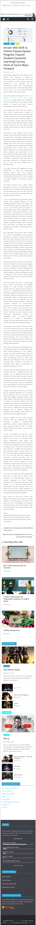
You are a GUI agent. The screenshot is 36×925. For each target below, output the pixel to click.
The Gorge (17, 766)
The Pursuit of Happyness (21, 695)
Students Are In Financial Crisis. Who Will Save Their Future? (18, 529)
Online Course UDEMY (8, 793)
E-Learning (6, 43)
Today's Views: (6, 880)
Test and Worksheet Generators (11, 802)
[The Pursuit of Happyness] (7, 696)
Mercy (6, 738)
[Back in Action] (7, 776)
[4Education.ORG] (4, 19)
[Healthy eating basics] (18, 612)
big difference (7, 291)
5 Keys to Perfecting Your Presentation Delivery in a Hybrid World (16, 599)
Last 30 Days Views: (7, 884)
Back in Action (18, 775)
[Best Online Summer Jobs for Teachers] (18, 547)
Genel (12, 43)
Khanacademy (6, 799)
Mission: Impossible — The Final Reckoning (23, 757)
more (21, 904)
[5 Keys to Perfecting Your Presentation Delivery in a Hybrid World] (18, 578)
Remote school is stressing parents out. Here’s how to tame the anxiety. (17, 535)
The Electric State (11, 669)
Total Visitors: (6, 887)
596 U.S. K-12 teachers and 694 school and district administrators (18, 98)
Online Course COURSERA (9, 788)
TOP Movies (6, 734)
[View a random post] (32, 19)
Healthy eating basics (12, 630)
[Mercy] (18, 723)
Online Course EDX (7, 791)
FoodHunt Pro (5, 805)
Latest (17, 43)
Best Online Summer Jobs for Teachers (15, 566)
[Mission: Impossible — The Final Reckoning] (7, 759)
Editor (13, 72)
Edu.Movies (6, 666)
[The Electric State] (18, 655)
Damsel (16, 703)
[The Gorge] (7, 767)
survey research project (10, 90)
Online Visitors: (6, 877)
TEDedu (4, 796)
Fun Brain (4, 807)
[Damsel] (7, 704)
